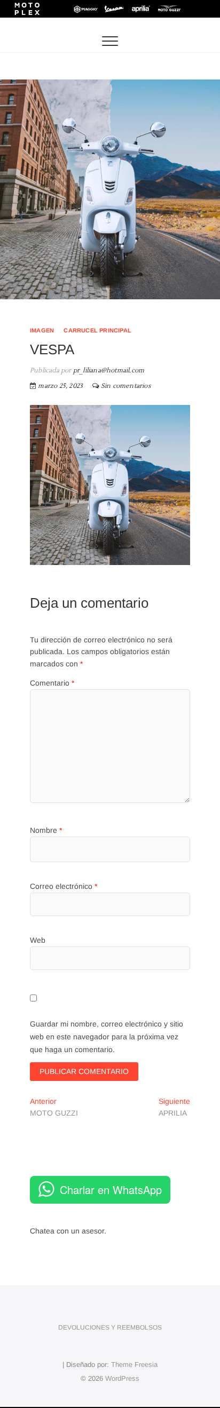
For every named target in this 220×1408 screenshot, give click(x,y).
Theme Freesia (134, 1365)
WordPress (122, 1378)
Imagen (42, 330)
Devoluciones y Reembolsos (110, 1327)
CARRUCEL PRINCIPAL (97, 330)
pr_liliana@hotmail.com (108, 371)
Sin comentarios (126, 386)
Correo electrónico (63, 886)
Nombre (46, 830)
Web (37, 940)
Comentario (52, 683)
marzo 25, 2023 (59, 386)
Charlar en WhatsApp (111, 1189)
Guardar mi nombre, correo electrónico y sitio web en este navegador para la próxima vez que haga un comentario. (106, 1037)
